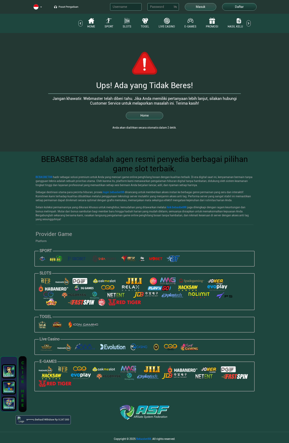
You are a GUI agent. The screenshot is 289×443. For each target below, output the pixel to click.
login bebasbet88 (113, 192)
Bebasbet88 (143, 438)
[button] (37, 7)
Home (144, 115)
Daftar (239, 7)
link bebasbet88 (177, 207)
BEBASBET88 (44, 177)
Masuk (200, 7)
